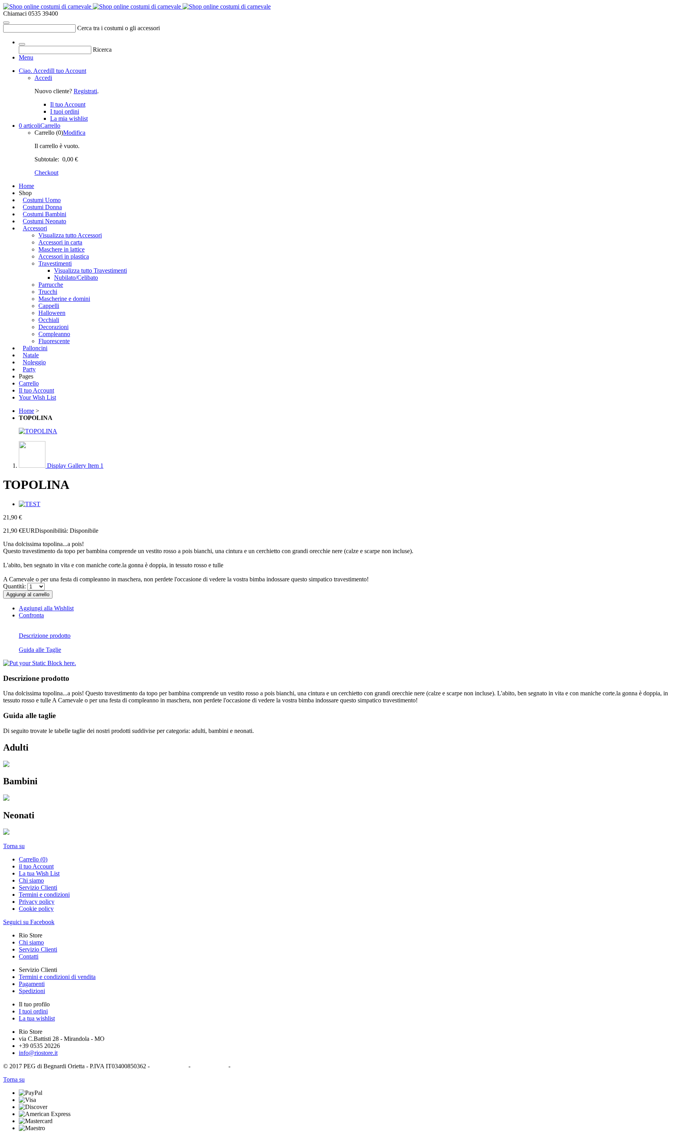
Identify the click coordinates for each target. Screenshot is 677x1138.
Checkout (46, 172)
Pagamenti (32, 984)
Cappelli (48, 305)
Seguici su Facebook (28, 922)
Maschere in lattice (61, 249)
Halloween (51, 312)
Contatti (28, 956)
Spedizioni (32, 991)
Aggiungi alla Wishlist (46, 608)
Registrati (85, 91)
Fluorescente (54, 341)
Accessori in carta (60, 242)
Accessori (35, 228)
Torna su (14, 846)
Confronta (31, 615)
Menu (26, 57)
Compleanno (54, 334)
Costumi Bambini (44, 214)
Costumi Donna (42, 207)
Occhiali (48, 320)
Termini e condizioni (44, 894)
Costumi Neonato (44, 221)
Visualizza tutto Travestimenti (90, 270)
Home (26, 186)
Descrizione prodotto (45, 635)
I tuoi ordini (64, 111)
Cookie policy (36, 908)
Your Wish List (37, 397)
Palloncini (35, 348)
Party (29, 369)
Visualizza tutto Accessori (70, 235)
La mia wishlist (69, 118)
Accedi (43, 77)
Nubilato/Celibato (76, 277)
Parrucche (50, 284)
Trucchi (47, 291)
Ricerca (102, 49)
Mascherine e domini (64, 298)
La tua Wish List (39, 873)
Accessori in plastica (63, 256)
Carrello (39, 125)
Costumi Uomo (42, 200)
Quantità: (14, 586)
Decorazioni (53, 327)
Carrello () (33, 859)
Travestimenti (55, 263)
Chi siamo (31, 880)
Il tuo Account (52, 70)
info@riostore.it (38, 1052)
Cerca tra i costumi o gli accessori (118, 28)
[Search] (6, 23)
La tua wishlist (37, 1018)
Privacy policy (36, 901)
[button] (61, 465)
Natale (31, 355)
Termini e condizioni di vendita (57, 976)
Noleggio (34, 362)
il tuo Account (36, 866)
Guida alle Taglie (40, 649)
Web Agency (248, 1066)
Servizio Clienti (38, 887)
